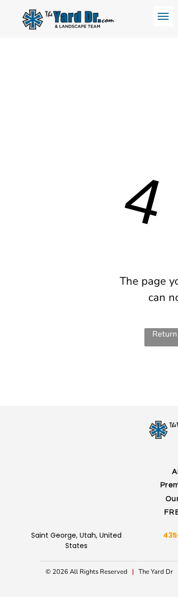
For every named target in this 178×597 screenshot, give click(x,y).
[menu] (163, 16)
